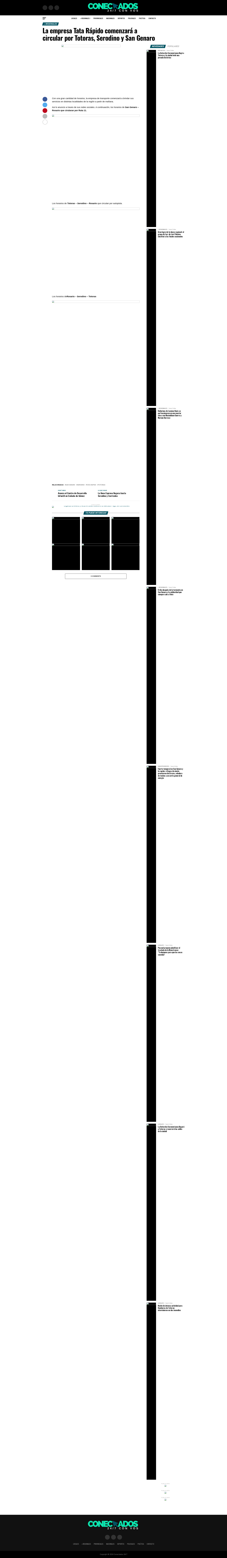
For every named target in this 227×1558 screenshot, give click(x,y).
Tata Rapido (91, 485)
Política (142, 18)
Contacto (152, 18)
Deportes (121, 18)
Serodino (81, 485)
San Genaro (70, 485)
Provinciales (98, 18)
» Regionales (84, 18)
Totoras (101, 485)
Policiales (132, 18)
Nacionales (110, 18)
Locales (74, 18)
